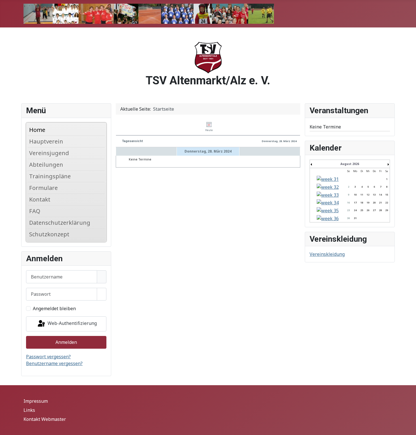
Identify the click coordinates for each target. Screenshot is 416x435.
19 (367, 202)
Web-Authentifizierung (71, 323)
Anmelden (66, 342)
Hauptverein (46, 141)
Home (37, 130)
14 (380, 194)
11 (361, 194)
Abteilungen (46, 164)
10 (355, 194)
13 (374, 194)
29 (386, 210)
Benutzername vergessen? (54, 363)
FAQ (34, 211)
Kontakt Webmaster (44, 419)
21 (380, 202)
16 (348, 202)
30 (348, 218)
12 (367, 194)
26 (367, 210)
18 (361, 202)
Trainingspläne (50, 176)
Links (29, 410)
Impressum (35, 401)
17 (355, 202)
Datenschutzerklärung (59, 222)
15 (386, 194)
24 (355, 210)
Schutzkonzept (49, 234)
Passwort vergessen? (48, 356)
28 (380, 210)
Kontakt (39, 199)
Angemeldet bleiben (54, 308)
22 (386, 202)
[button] (102, 141)
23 (348, 210)
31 (355, 218)
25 (361, 210)
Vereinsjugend (49, 153)
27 (374, 210)
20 (374, 202)
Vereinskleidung (327, 254)
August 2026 (349, 164)
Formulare (43, 188)
